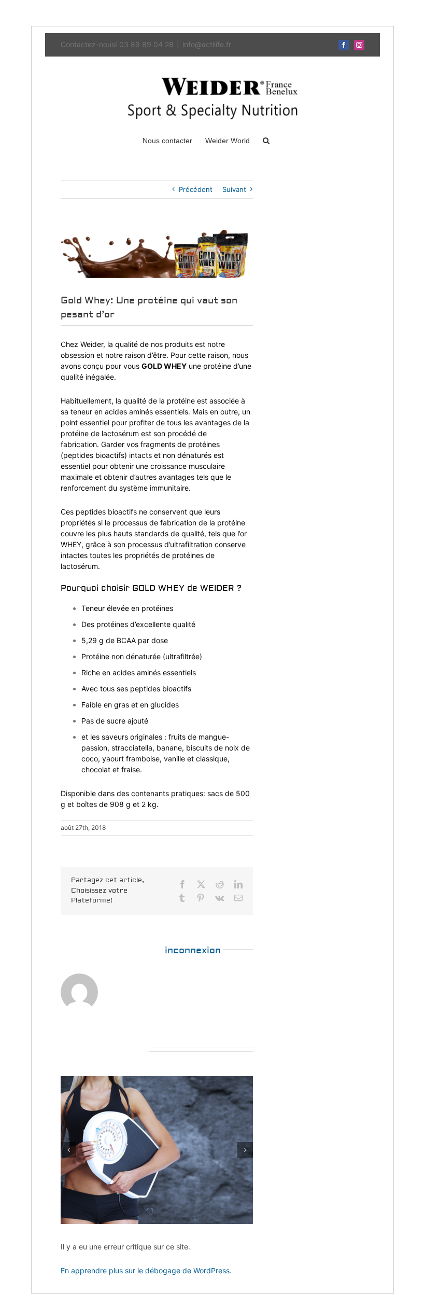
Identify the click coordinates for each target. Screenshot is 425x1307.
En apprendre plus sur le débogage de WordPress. (146, 1270)
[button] (266, 140)
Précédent (195, 189)
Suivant (234, 189)
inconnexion (193, 950)
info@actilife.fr (206, 44)
